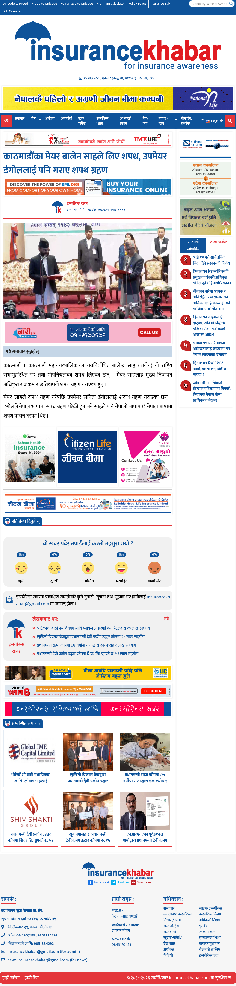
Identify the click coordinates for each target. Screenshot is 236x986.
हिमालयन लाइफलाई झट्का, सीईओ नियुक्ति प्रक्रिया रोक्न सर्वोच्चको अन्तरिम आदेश (209, 326)
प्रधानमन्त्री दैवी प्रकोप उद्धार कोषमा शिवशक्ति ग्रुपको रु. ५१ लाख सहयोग (87, 653)
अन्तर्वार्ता (66, 118)
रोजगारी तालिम (209, 949)
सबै (166, 619)
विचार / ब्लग (163, 121)
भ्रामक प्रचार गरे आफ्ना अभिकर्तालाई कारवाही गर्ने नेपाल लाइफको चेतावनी (211, 349)
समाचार (19, 118)
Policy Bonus (137, 3)
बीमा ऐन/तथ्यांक (186, 121)
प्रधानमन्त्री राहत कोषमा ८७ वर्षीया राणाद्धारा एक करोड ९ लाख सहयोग (86, 645)
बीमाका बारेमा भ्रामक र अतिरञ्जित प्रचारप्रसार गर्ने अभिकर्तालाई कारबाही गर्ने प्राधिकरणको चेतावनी (211, 300)
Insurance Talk (160, 3)
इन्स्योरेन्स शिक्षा (102, 121)
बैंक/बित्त (145, 121)
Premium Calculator (111, 3)
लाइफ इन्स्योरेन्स (210, 908)
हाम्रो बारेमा (11, 978)
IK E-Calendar (12, 11)
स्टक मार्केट (82, 121)
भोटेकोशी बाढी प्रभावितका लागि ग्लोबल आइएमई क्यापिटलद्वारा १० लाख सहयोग (93, 628)
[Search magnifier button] (231, 3)
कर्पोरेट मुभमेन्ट (209, 944)
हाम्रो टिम (32, 978)
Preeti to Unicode (44, 3)
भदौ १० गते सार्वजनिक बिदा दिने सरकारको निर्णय (211, 260)
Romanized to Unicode (77, 3)
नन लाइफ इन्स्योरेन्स (177, 914)
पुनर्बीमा (204, 926)
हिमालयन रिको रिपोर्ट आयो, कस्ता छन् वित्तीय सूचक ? (209, 369)
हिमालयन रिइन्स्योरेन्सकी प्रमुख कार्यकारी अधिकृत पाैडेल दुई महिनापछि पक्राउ (212, 277)
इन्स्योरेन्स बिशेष (210, 914)
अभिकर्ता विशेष (125, 121)
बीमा (33, 118)
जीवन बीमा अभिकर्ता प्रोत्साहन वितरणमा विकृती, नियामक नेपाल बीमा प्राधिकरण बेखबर (212, 392)
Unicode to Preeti (15, 3)
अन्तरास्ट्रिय (171, 926)
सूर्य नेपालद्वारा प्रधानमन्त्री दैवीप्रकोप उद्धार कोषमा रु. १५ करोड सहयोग (88, 840)
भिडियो (168, 955)
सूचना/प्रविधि (172, 938)
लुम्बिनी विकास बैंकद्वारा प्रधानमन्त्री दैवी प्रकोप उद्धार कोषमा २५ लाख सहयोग (91, 636)
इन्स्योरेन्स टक (208, 955)
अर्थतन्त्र (50, 118)
